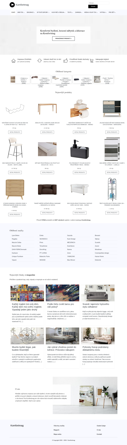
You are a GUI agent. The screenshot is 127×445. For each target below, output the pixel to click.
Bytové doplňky (42, 12)
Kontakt (99, 434)
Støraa (97, 239)
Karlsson (15, 253)
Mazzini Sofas (16, 242)
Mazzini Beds (16, 246)
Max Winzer (71, 260)
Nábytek (20, 12)
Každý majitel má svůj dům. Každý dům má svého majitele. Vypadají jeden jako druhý (27, 307)
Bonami (97, 235)
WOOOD (42, 260)
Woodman (98, 249)
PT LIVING (43, 253)
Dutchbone (70, 246)
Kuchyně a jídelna (58, 12)
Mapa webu (57, 434)
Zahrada (78, 12)
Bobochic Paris (45, 256)
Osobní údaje (101, 426)
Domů (13, 12)
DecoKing (43, 249)
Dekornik (98, 260)
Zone (69, 253)
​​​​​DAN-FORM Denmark (19, 249)
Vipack (14, 260)
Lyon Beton (15, 235)
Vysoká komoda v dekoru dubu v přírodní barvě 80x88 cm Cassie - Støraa (15, 205)
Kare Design (71, 239)
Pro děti (112, 12)
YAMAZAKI (71, 256)
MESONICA (71, 242)
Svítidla (102, 12)
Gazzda (69, 235)
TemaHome (43, 246)
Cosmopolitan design (102, 253)
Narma (69, 249)
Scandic (97, 242)
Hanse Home (99, 256)
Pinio (41, 242)
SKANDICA (43, 239)
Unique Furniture (17, 256)
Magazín (56, 430)
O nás (99, 430)
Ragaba (14, 239)
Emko (41, 235)
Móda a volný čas (90, 12)
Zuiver (97, 246)
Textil (69, 12)
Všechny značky (59, 426)
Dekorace (30, 12)
